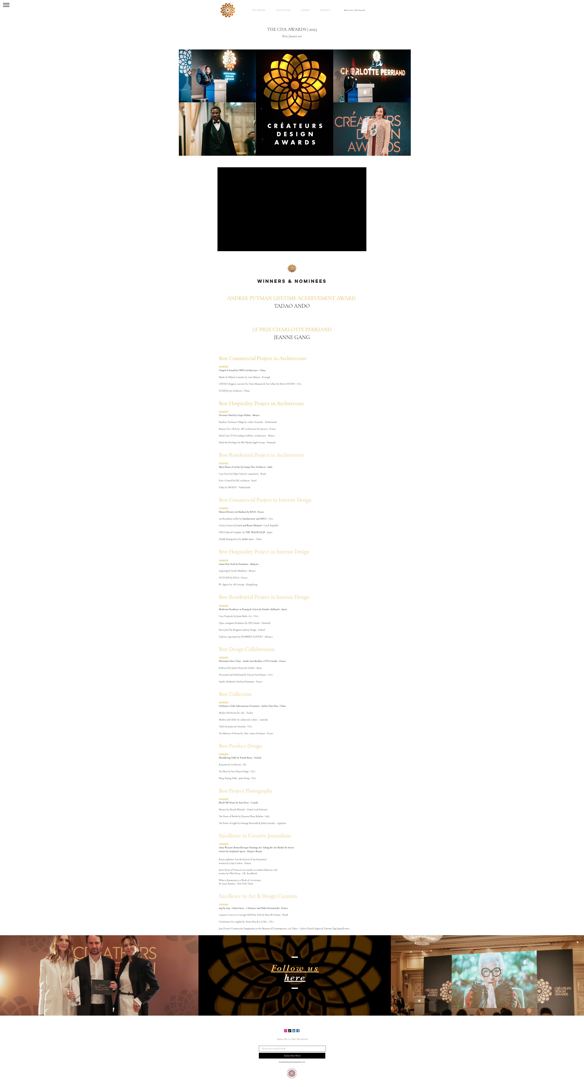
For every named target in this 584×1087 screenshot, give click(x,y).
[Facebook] (297, 1030)
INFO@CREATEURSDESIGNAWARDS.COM (292, 1062)
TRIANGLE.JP (258, 532)
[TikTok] (289, 1030)
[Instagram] (285, 1030)
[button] (6, 5)
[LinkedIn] (293, 1030)
